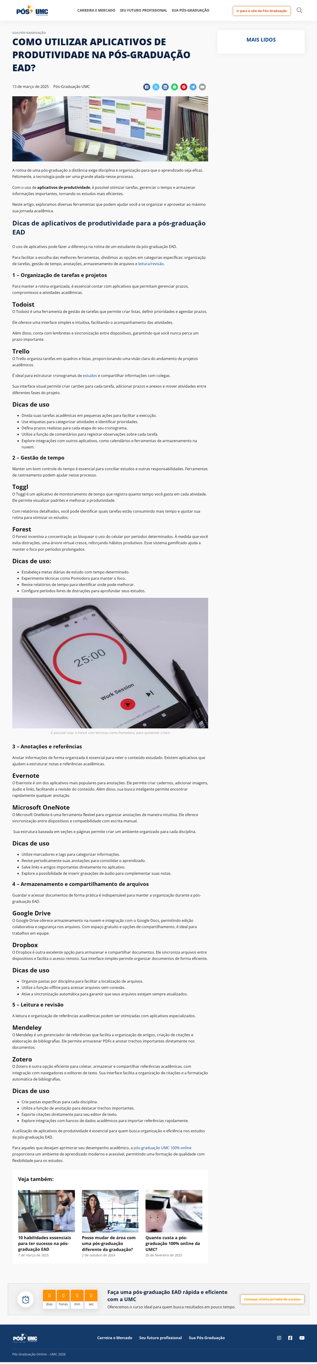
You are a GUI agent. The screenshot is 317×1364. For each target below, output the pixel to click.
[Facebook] (146, 87)
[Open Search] (299, 10)
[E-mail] (202, 87)
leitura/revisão (151, 263)
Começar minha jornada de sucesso (272, 1299)
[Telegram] (193, 87)
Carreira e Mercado (96, 10)
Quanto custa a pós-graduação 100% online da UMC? (173, 1243)
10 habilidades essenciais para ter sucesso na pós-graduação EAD (44, 1243)
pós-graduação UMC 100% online (162, 1147)
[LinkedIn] (165, 87)
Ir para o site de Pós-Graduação (261, 11)
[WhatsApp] (174, 87)
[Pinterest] (183, 87)
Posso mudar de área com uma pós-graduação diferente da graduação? (109, 1243)
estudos (90, 375)
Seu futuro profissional (143, 10)
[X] (155, 87)
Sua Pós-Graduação (190, 10)
